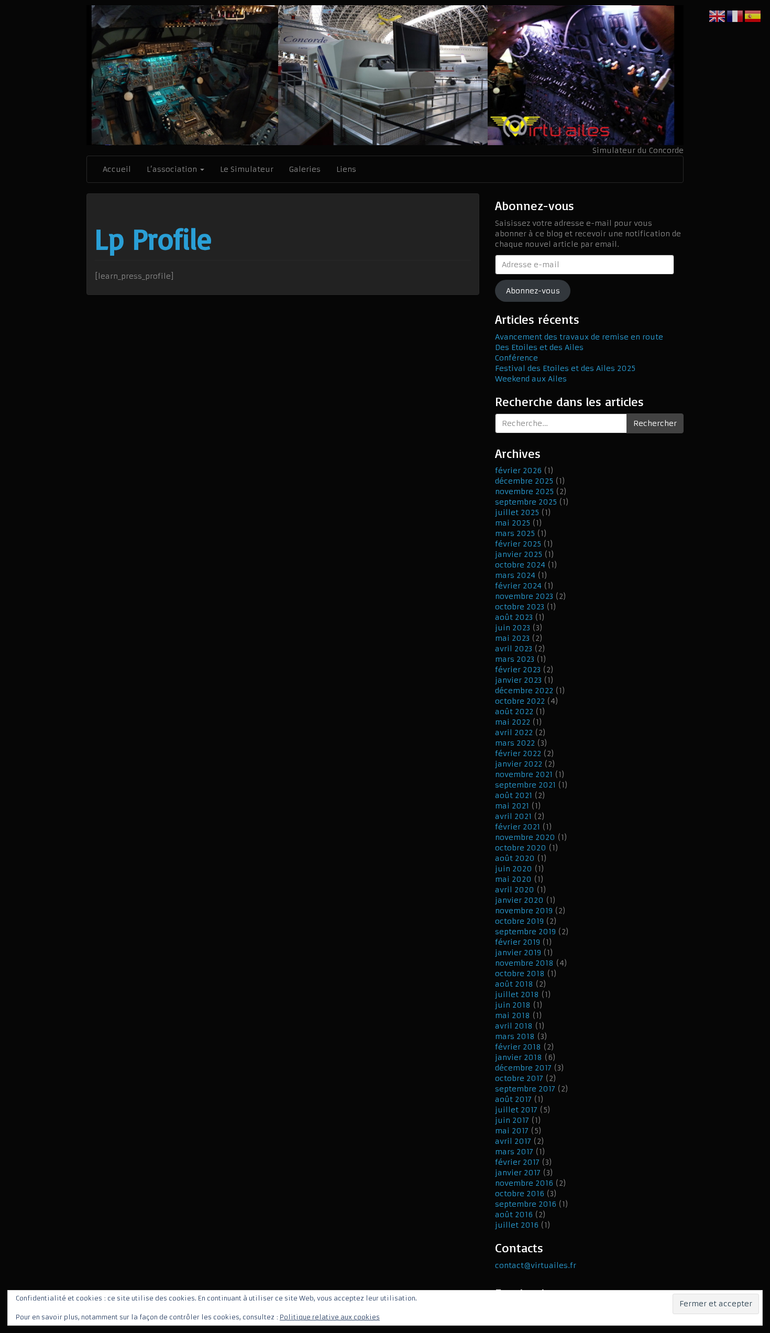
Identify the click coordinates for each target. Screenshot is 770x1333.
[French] (735, 15)
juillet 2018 (517, 994)
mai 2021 (512, 806)
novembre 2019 (524, 910)
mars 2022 (515, 743)
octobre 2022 (520, 701)
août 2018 (514, 984)
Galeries (305, 169)
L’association (173, 169)
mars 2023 (514, 659)
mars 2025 (515, 533)
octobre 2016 (519, 1193)
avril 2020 (514, 889)
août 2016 (514, 1214)
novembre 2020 (525, 837)
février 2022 (518, 753)
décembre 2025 (524, 481)
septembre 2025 (526, 502)
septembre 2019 (525, 931)
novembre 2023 (524, 596)
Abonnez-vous (533, 291)
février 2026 (518, 470)
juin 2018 (513, 1005)
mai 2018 (512, 1015)
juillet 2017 (516, 1110)
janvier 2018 (518, 1057)
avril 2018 (514, 1026)
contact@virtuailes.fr (535, 1265)
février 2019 (517, 942)
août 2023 (514, 617)
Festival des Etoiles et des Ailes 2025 (565, 368)
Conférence (516, 358)
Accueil (117, 169)
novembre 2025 (524, 491)
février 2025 (518, 544)
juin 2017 (512, 1120)
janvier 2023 (518, 680)
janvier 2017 (518, 1172)
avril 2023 (513, 648)
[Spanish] (753, 15)
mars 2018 (515, 1036)
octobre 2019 (519, 921)
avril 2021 (513, 816)
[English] (718, 15)
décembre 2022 (524, 690)
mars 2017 (514, 1151)
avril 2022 (514, 732)
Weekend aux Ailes (531, 379)
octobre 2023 (519, 606)
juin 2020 (513, 868)
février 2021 (517, 827)
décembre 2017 (523, 1068)
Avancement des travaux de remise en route (579, 337)
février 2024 (518, 586)
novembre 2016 (524, 1183)
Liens (346, 169)
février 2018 (518, 1047)
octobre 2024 (520, 565)
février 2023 (518, 669)
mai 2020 (513, 879)
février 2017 (517, 1162)
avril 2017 (513, 1141)
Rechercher (655, 423)
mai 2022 (512, 722)
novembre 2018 (524, 963)
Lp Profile (153, 238)
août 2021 (513, 795)
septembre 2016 (525, 1204)
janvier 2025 (518, 554)
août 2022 (514, 711)
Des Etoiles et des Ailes (539, 347)
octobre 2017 (519, 1078)
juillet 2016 (516, 1225)
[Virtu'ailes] (385, 75)
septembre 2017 (525, 1089)
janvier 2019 (518, 952)
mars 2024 (515, 575)
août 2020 (515, 858)
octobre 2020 (520, 848)
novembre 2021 (524, 774)
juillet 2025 (517, 512)
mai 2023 (512, 638)
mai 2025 (512, 523)
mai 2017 (512, 1130)
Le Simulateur (246, 169)
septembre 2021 (525, 785)
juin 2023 (512, 627)
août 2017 (513, 1099)
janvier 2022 (518, 764)
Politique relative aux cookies (330, 1317)
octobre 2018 (520, 973)
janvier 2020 (519, 900)
